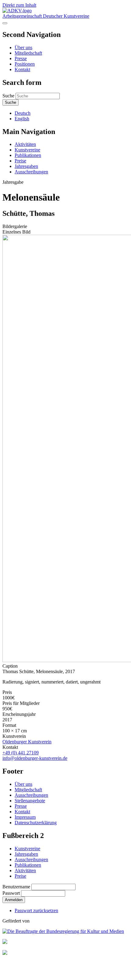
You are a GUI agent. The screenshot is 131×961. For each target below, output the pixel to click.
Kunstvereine (27, 149)
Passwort (11, 893)
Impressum (25, 817)
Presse (21, 58)
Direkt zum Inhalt (19, 5)
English (22, 118)
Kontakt (22, 69)
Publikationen (28, 155)
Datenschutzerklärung (36, 822)
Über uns (23, 47)
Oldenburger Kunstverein (26, 741)
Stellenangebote (30, 800)
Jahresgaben (26, 166)
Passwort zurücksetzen (36, 910)
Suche (8, 95)
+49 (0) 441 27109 (20, 752)
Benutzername (16, 886)
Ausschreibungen (31, 171)
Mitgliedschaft (28, 53)
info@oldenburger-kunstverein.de (34, 758)
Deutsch (22, 113)
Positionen (25, 64)
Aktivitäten (25, 144)
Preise (20, 160)
